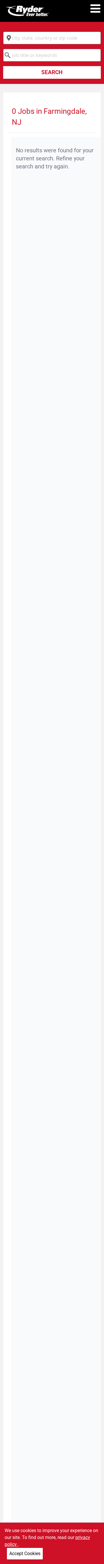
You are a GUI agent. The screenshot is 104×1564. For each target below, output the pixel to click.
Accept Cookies (24, 1553)
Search (51, 72)
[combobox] (52, 38)
